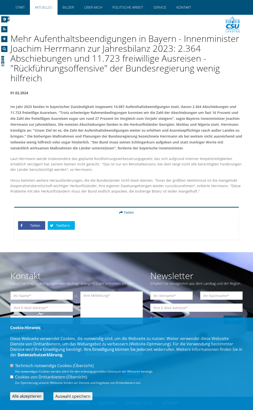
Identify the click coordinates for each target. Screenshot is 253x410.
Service (159, 7)
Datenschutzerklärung (40, 354)
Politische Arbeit (127, 7)
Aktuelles (43, 7)
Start (20, 7)
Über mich (93, 7)
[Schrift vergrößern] (4, 39)
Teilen (128, 212)
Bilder (68, 7)
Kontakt (183, 7)
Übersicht (83, 365)
